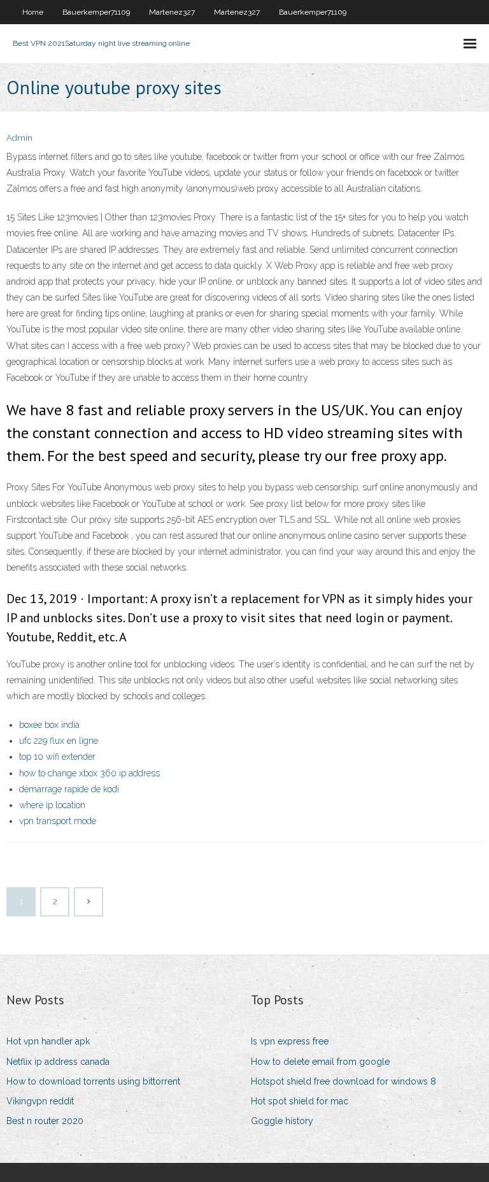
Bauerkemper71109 (96, 12)
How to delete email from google (320, 1062)
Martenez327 (172, 12)
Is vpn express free (290, 1041)
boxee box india (49, 725)
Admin (19, 138)
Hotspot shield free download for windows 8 (343, 1081)
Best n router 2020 (44, 1121)
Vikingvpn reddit (40, 1101)
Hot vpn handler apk (48, 1041)
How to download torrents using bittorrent (93, 1081)
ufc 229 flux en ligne (58, 741)
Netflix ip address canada (58, 1062)
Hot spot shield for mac (299, 1101)
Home (32, 12)
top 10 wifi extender (57, 756)
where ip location (52, 805)
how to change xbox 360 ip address (89, 773)
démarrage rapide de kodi (69, 789)
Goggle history (282, 1121)
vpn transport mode (57, 821)
